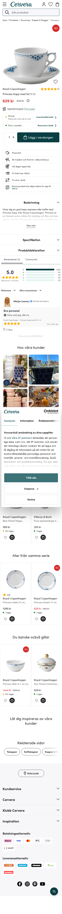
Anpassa (29, 488)
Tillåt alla (31, 477)
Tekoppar (12, 751)
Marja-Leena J (21, 301)
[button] (7, 12)
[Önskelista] (50, 4)
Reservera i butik (45, 125)
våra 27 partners (22, 437)
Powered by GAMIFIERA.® (31, 336)
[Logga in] (43, 4)
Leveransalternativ (44, 116)
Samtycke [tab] (9, 420)
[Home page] (21, 5)
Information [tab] (27, 420)
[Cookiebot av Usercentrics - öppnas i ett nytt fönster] (44, 411)
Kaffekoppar (31, 751)
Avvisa (31, 499)
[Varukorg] (57, 4)
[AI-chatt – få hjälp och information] (54, 891)
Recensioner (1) (12, 259)
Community (31, 259)
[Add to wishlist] (56, 81)
